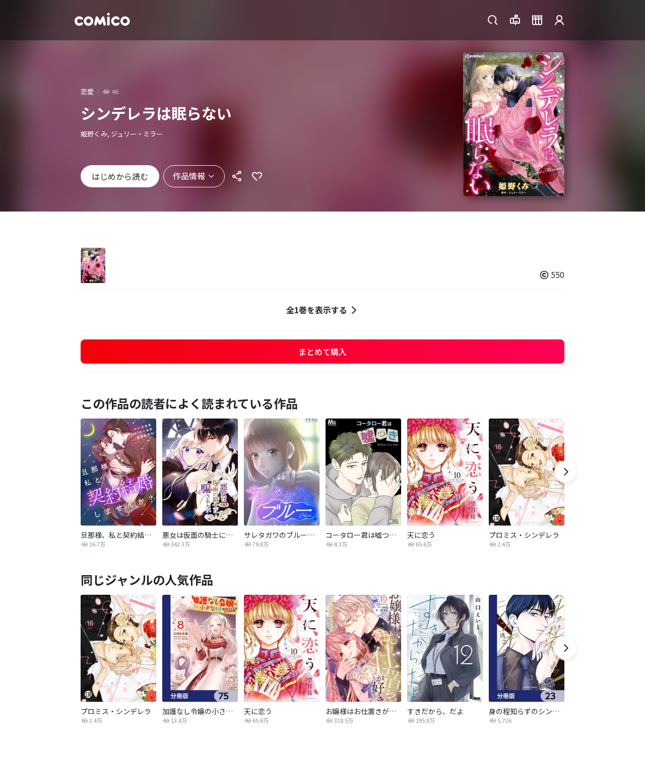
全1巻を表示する (316, 310)
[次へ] (565, 472)
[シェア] (237, 176)
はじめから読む (120, 176)
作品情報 (189, 176)
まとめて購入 (322, 351)
